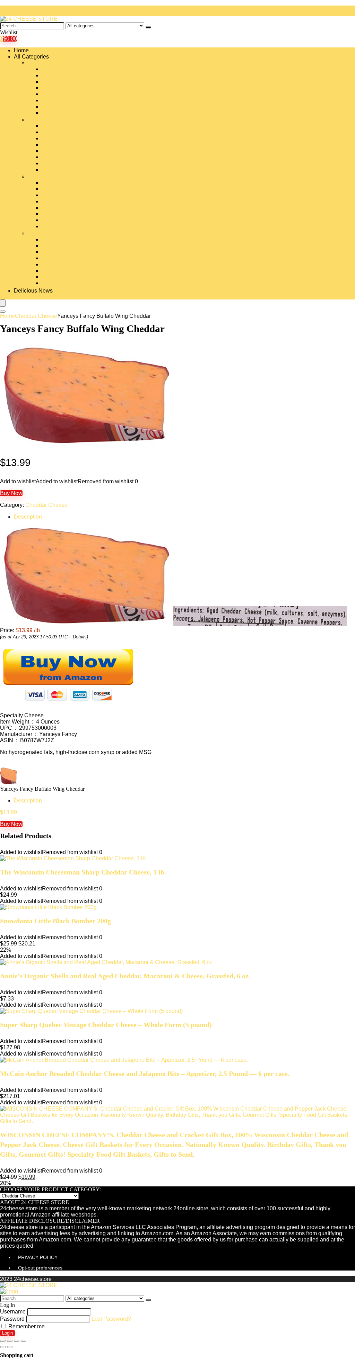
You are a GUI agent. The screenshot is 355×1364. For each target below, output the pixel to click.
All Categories (31, 57)
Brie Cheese (57, 88)
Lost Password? (111, 1319)
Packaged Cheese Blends (74, 214)
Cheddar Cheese (63, 100)
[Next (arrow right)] (9, 1347)
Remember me (26, 1326)
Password (12, 1319)
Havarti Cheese (61, 163)
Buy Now (11, 493)
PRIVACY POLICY (38, 1257)
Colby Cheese (59, 126)
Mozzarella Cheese (65, 201)
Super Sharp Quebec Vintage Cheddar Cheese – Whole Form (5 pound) (106, 1025)
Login (7, 1333)
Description (28, 517)
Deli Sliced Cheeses (67, 132)
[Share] (9, 1341)
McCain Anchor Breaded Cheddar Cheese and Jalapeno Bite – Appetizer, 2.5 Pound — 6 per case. (144, 1073)
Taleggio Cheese (63, 277)
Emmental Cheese (64, 138)
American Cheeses (65, 69)
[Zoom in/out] (23, 1341)
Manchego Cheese (65, 183)
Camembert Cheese (66, 94)
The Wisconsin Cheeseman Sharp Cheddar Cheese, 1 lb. (83, 872)
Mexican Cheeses (64, 189)
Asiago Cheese (61, 75)
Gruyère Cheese (62, 157)
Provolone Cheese (65, 258)
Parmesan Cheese (65, 239)
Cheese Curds (59, 106)
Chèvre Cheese (61, 113)
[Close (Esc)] (3, 1341)
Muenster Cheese (63, 207)
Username (13, 1311)
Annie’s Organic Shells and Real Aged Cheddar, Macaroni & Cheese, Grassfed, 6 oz (124, 976)
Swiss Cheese (59, 270)
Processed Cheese (65, 252)
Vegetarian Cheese (65, 283)
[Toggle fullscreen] (16, 1341)
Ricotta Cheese (61, 264)
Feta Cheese (57, 144)
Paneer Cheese (61, 226)
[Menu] (3, 303)
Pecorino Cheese (63, 246)
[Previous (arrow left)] (3, 1347)
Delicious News (33, 291)
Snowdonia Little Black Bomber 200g (55, 921)
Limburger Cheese (64, 169)
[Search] (148, 27)
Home (21, 50)
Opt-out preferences (40, 1268)
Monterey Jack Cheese (70, 195)
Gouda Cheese (60, 151)
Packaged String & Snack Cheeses (85, 220)
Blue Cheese (58, 81)
